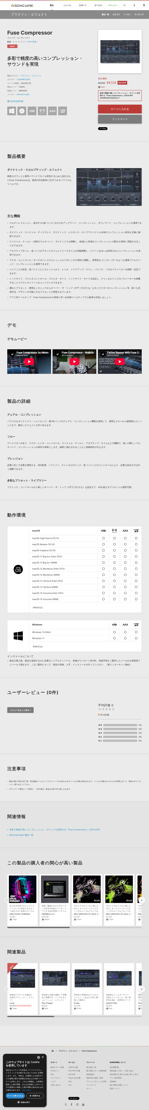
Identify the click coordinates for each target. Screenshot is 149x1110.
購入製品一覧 (91, 1067)
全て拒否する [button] (35, 1095)
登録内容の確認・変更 (94, 1078)
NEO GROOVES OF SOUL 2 (118, 914)
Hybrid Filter (111, 1003)
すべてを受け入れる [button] (15, 1095)
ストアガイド (55, 1078)
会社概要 (113, 1067)
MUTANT (72, 1074)
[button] (141, 900)
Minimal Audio (23, 94)
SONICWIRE (22, 5)
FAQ (52, 1074)
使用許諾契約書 (15, 101)
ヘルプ (53, 1082)
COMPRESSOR (23, 79)
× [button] (42, 1057)
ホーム (52, 1051)
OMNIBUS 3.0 (48, 914)
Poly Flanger (47, 1003)
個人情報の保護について (119, 1085)
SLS (70, 1085)
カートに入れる (120, 108)
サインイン (113, 5)
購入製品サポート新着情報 (96, 1071)
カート (88, 1088)
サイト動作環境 (115, 1078)
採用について (115, 1088)
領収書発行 (90, 1074)
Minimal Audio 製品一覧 (21, 835)
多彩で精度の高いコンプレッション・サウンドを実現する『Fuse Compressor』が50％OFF (54, 829)
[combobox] (38, 1057)
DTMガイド (54, 1071)
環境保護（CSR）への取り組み (121, 1071)
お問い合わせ (55, 1085)
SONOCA (72, 1067)
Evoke (76, 1003)
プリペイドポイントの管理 (96, 1082)
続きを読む (26, 1090)
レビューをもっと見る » (20, 710)
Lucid (12, 1003)
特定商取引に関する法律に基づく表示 (124, 1074)
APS (70, 1082)
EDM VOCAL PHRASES (20, 914)
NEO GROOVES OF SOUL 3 (86, 914)
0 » (32, 42)
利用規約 (113, 1082)
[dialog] (25, 1080)
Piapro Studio (73, 1078)
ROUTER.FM (73, 1071)
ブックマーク (120, 119)
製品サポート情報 (57, 1067)
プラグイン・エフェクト (31, 75)
